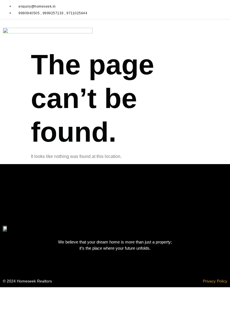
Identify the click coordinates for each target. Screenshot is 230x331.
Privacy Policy (215, 281)
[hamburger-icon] (220, 32)
